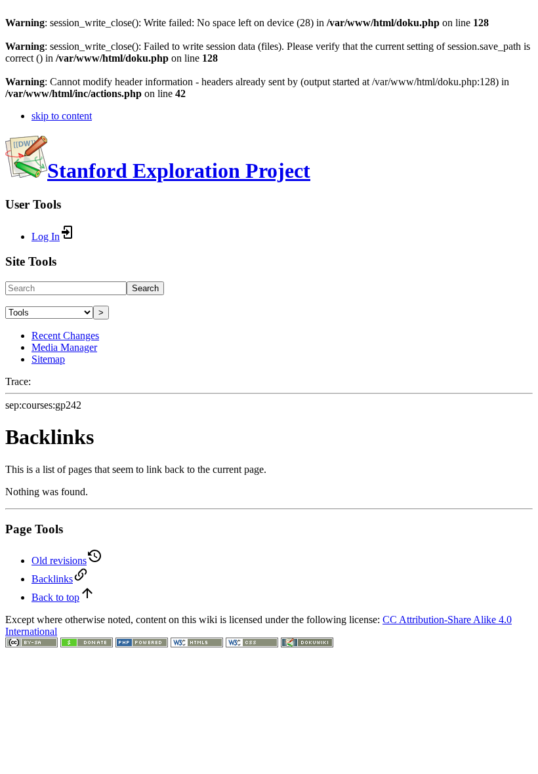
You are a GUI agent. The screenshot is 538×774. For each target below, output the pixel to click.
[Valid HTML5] (197, 643)
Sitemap (48, 359)
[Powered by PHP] (141, 643)
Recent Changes (65, 335)
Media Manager (64, 347)
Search (145, 288)
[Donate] (86, 643)
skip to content (61, 115)
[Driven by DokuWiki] (307, 643)
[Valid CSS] (252, 643)
